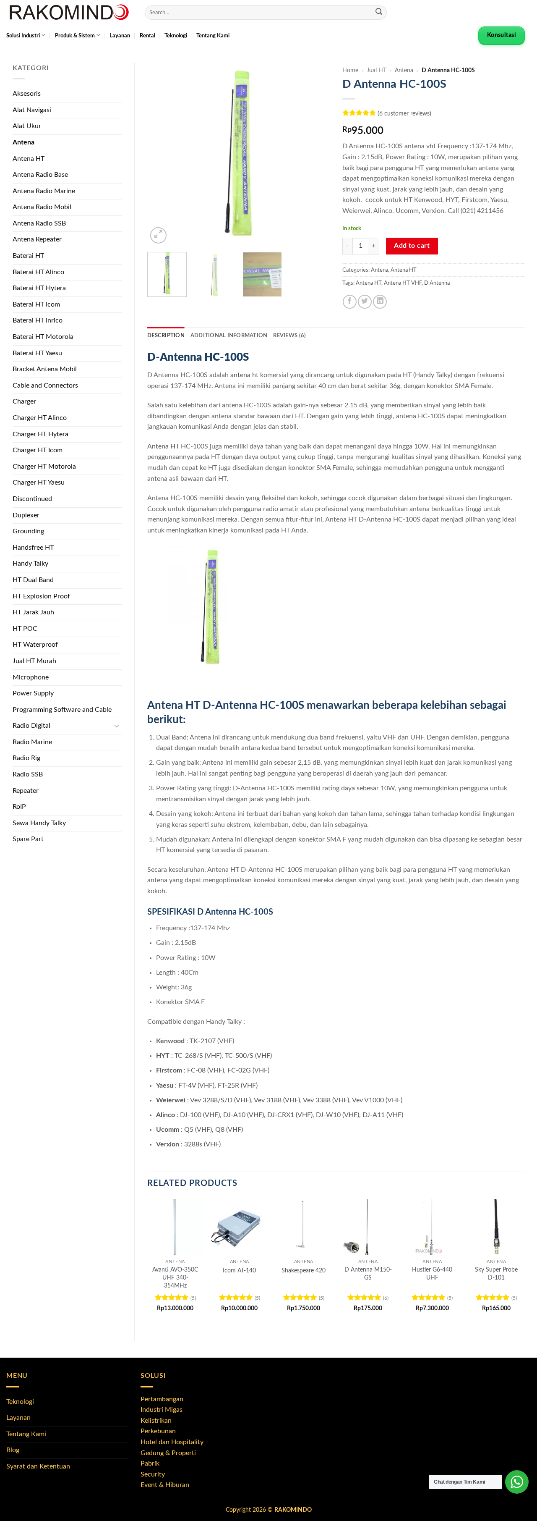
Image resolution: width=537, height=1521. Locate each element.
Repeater (26, 790)
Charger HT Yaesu (39, 482)
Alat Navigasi (32, 110)
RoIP (19, 806)
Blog (12, 1450)
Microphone (31, 677)
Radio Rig (26, 758)
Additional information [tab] (229, 335)
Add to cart (412, 246)
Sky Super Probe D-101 (496, 1274)
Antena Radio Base (40, 174)
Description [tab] (166, 335)
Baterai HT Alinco (38, 272)
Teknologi (175, 35)
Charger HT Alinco (40, 417)
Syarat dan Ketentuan (38, 1466)
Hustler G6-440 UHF (432, 1274)
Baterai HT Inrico (38, 320)
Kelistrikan (156, 1420)
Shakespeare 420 (304, 1270)
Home (350, 70)
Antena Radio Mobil (42, 207)
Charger (24, 401)
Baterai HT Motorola (43, 336)
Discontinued (32, 499)
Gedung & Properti (168, 1453)
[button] (158, 235)
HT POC (25, 628)
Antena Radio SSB (39, 223)
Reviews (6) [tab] (289, 335)
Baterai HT (28, 255)
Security (153, 1474)
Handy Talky (30, 563)
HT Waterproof (35, 644)
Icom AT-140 (239, 1270)
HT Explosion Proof (41, 596)
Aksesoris (27, 93)
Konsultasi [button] (501, 35)
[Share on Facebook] (350, 302)
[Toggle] (117, 726)
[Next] (315, 154)
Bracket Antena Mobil (45, 369)
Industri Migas (161, 1409)
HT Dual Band (33, 580)
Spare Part (28, 839)
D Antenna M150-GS (368, 1274)
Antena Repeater (37, 239)
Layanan (119, 35)
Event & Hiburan (165, 1485)
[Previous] (161, 154)
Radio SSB (28, 774)
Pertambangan (162, 1399)
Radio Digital (31, 725)
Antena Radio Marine (44, 191)
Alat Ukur (27, 126)
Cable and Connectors (45, 385)
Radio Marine (32, 742)
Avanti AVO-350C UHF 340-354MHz (175, 1277)
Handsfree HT (33, 547)
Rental (147, 35)
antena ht (244, 375)
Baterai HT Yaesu (37, 353)
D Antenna (437, 283)
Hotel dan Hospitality (172, 1442)
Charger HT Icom (38, 450)
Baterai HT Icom (36, 304)
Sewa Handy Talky (39, 823)
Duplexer (26, 515)
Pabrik (150, 1463)
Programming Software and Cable (62, 709)
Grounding (28, 531)
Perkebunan (158, 1431)
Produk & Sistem (75, 35)
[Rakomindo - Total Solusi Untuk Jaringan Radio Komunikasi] (69, 12)
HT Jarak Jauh (33, 612)
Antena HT (28, 158)
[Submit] (379, 12)
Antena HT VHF (403, 283)
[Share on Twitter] (365, 302)
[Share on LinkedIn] (380, 302)
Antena (23, 142)
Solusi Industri (23, 35)
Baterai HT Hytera (39, 288)
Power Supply (33, 693)
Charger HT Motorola (44, 466)
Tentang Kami (212, 35)
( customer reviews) (404, 113)
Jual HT (376, 70)
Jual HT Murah (34, 661)
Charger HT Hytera (40, 434)
